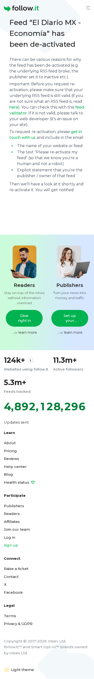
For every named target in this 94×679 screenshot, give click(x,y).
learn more (28, 332)
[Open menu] (88, 8)
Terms (10, 616)
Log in (9, 537)
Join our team (17, 529)
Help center (15, 466)
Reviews (11, 458)
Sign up (11, 545)
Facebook (13, 592)
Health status (17, 482)
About (10, 443)
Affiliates (12, 521)
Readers (12, 513)
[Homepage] (21, 8)
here (13, 107)
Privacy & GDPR (18, 623)
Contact (11, 576)
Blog (8, 474)
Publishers (14, 506)
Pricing (10, 451)
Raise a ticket (16, 568)
